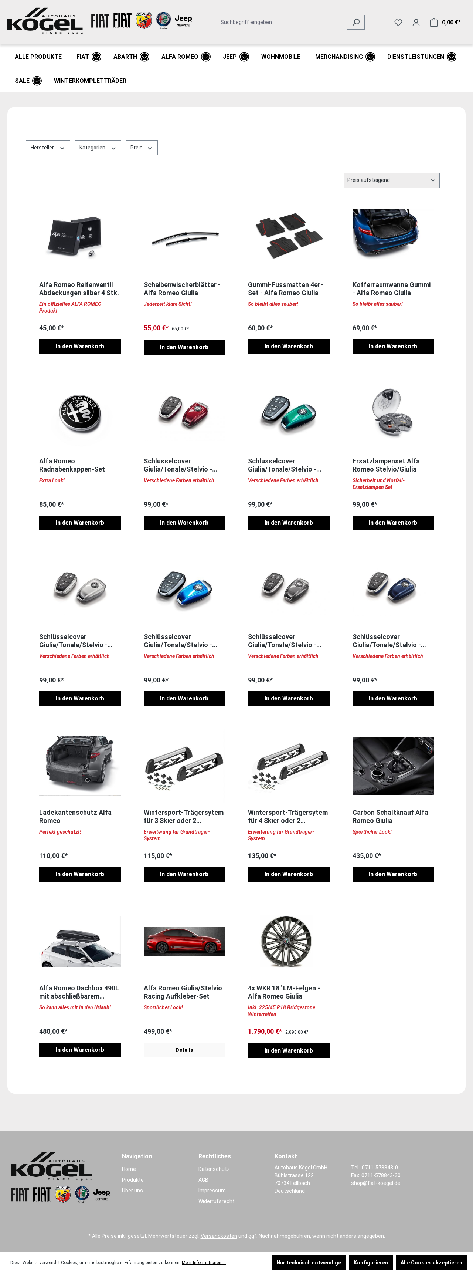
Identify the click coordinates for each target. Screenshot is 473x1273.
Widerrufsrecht (216, 1201)
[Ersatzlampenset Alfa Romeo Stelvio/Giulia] (393, 415)
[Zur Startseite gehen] (99, 21)
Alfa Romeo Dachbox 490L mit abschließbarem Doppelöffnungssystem (79, 992)
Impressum (212, 1190)
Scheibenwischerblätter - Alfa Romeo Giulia (182, 289)
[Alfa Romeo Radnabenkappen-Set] (80, 415)
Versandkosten (219, 1236)
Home (129, 1169)
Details (184, 1050)
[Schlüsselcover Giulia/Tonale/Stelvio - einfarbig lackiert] (184, 415)
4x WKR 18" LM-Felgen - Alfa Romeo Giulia (284, 992)
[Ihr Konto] (416, 22)
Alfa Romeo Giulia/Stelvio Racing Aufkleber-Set (183, 992)
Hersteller (43, 148)
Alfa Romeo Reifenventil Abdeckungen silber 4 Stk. (79, 289)
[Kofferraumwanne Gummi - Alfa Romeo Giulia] (393, 238)
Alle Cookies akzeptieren (431, 1263)
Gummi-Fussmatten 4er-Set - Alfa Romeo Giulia (285, 289)
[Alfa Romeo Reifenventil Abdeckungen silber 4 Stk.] (80, 238)
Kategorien (92, 148)
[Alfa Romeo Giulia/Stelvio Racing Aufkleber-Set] (184, 942)
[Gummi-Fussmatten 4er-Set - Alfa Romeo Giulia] (289, 238)
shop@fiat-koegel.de (375, 1183)
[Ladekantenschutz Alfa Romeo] (80, 766)
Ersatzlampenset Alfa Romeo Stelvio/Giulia (386, 465)
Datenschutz (214, 1169)
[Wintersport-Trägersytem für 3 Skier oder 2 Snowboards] (184, 766)
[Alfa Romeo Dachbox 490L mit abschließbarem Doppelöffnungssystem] (80, 942)
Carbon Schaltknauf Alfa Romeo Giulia (390, 816)
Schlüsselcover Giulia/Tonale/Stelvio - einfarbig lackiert (178, 465)
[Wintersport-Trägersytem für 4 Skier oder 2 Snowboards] (289, 766)
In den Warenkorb (80, 346)
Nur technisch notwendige (308, 1263)
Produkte (133, 1180)
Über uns (132, 1190)
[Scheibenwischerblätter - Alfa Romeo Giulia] (184, 238)
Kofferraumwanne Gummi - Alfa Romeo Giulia (392, 289)
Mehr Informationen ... (204, 1262)
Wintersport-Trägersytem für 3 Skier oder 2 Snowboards (184, 816)
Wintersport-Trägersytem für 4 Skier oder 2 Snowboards (288, 816)
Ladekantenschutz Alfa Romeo (75, 816)
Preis (137, 148)
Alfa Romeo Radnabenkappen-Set (72, 465)
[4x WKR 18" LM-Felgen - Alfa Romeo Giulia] (289, 942)
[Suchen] (356, 22)
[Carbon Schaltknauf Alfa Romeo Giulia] (393, 766)
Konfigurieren (371, 1263)
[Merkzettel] (398, 22)
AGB (203, 1180)
